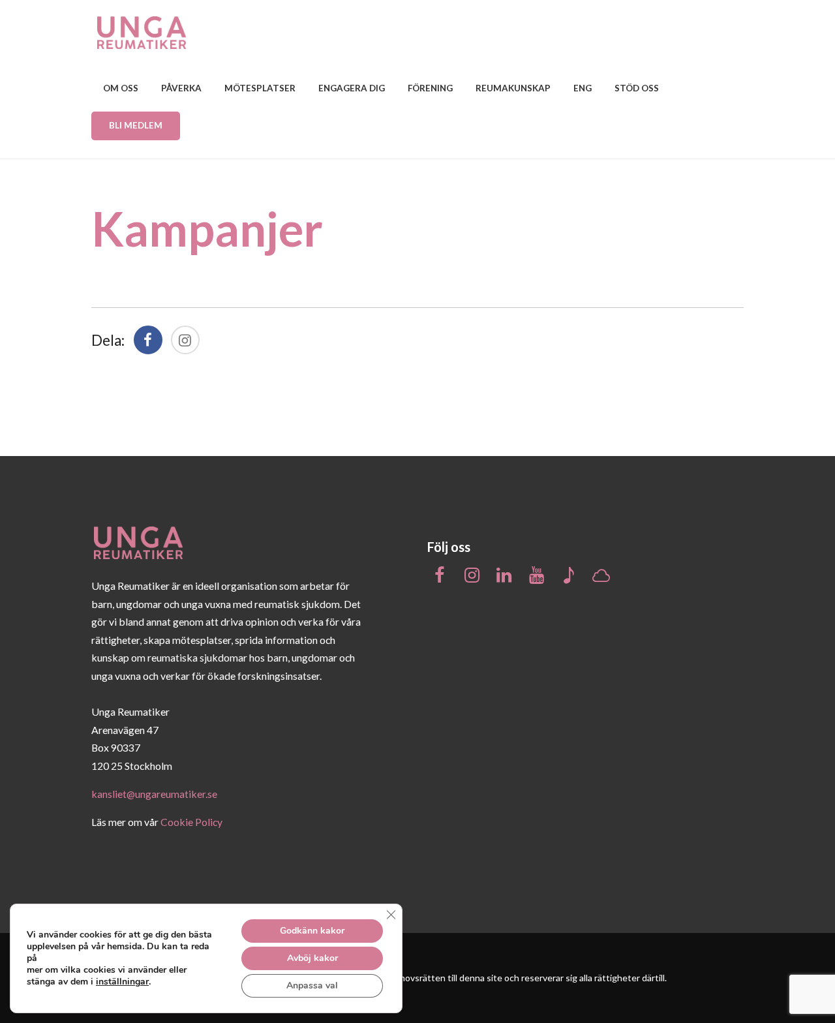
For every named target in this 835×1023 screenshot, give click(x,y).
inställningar (122, 982)
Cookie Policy (191, 822)
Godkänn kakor (312, 930)
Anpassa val (312, 985)
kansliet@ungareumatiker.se (154, 793)
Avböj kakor (312, 958)
